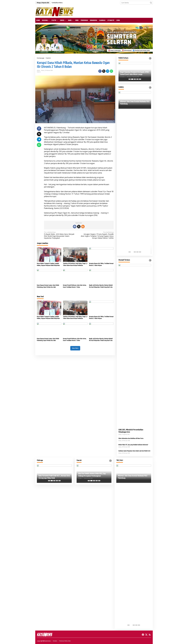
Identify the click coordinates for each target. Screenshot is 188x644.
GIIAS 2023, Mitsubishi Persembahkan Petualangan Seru (130, 431)
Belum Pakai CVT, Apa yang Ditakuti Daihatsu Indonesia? (133, 444)
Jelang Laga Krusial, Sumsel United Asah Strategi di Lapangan (57, 477)
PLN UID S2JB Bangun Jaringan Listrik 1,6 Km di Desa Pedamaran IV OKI (99, 475)
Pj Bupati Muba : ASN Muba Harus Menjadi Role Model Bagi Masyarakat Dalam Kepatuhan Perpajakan (59, 235)
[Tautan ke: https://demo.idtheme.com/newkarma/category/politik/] (150, 58)
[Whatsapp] (111, 71)
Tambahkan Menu (57, 3)
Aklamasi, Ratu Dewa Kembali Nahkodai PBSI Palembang (132, 477)
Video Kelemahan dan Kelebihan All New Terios (130, 438)
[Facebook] (74, 226)
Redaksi (55, 641)
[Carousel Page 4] (137, 79)
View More (75, 348)
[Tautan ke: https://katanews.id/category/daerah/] (110, 460)
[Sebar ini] (100, 71)
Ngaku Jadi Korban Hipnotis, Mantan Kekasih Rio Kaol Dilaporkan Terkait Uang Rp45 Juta (101, 286)
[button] (151, 3)
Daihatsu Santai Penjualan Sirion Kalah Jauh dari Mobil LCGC (134, 451)
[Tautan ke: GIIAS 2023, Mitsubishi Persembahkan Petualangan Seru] (134, 345)
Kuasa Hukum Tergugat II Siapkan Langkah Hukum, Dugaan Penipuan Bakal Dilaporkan (48, 264)
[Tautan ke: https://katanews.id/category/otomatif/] (150, 260)
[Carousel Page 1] (129, 79)
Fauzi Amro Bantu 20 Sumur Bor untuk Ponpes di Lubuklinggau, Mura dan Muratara (134, 73)
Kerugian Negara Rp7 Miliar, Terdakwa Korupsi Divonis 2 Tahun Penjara (101, 264)
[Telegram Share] (107, 71)
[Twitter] (79, 226)
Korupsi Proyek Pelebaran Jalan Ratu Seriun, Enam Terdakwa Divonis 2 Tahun (74, 286)
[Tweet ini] (103, 71)
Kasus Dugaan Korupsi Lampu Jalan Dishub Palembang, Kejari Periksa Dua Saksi (48, 286)
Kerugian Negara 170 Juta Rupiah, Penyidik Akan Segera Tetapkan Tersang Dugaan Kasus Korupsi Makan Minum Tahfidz (97, 235)
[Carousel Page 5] (140, 79)
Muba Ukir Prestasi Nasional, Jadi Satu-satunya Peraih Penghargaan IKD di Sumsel (139, 248)
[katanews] (54, 11)
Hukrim (39, 72)
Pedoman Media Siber (65, 641)
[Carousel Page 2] (132, 79)
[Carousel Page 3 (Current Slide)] (135, 79)
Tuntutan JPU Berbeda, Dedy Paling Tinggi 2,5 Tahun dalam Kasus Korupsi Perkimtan (75, 264)
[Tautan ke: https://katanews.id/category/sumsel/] (150, 87)
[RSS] (83, 226)
